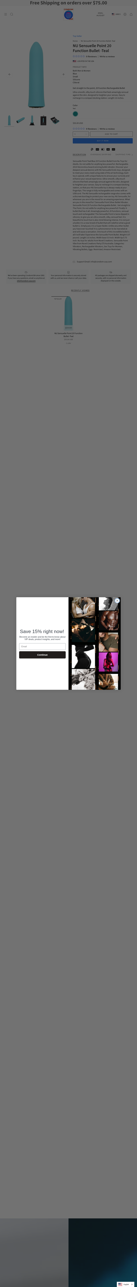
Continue (42, 655)
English (126, 1284)
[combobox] (125, 1284)
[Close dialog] (117, 600)
